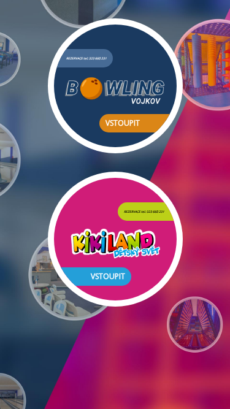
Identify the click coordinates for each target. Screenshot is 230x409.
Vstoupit (122, 123)
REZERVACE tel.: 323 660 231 (86, 58)
